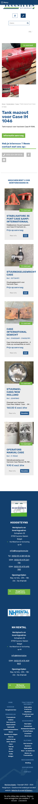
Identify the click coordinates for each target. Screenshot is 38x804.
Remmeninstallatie (28, 728)
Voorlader (28, 724)
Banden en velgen (10, 734)
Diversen (28, 736)
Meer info (13, 236)
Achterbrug (11, 739)
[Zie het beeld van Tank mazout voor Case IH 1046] (19, 63)
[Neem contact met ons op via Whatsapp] (4, 160)
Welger (11, 756)
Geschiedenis (27, 767)
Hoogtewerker (10, 710)
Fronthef (27, 733)
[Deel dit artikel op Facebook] (28, 155)
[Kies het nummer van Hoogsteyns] (23, 16)
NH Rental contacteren (20, 686)
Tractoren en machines (27, 703)
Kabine (10, 720)
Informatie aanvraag (13, 135)
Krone (11, 751)
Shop (3, 104)
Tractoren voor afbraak (28, 715)
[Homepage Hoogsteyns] (19, 6)
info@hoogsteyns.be (19, 551)
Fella (11, 754)
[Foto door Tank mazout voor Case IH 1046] (6, 90)
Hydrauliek (28, 748)
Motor (11, 732)
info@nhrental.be (19, 655)
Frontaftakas (28, 731)
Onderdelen (10, 104)
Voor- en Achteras (28, 751)
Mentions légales (10, 785)
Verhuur (10, 707)
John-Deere (11, 741)
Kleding (28, 763)
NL (34, 32)
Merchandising (27, 760)
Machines (27, 712)
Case (17, 104)
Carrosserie (10, 722)
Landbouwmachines (11, 729)
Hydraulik (10, 727)
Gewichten (28, 726)
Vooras (11, 737)
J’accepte (22, 800)
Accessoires (27, 721)
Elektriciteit (10, 724)
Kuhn (11, 749)
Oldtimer (27, 740)
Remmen (28, 746)
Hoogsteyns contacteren (20, 592)
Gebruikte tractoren (28, 708)
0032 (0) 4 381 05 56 (21, 556)
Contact (27, 772)
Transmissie (10, 717)
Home (10, 702)
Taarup (11, 746)
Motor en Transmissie (28, 754)
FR (30, 32)
